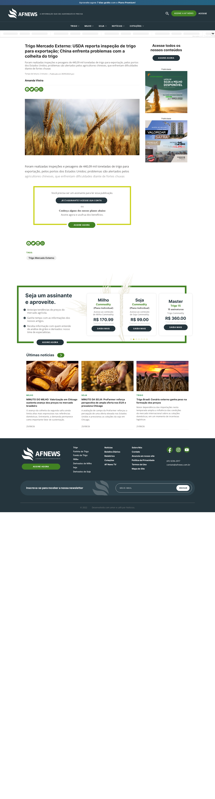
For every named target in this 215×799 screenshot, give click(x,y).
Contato (136, 451)
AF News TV (110, 464)
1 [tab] (131, 339)
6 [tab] (144, 339)
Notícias (117, 26)
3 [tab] (136, 339)
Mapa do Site (138, 468)
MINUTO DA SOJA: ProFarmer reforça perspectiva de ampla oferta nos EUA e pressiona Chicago (103, 402)
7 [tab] (147, 339)
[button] (27, 89)
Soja (101, 26)
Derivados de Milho (82, 463)
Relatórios (109, 456)
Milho (88, 26)
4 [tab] (139, 339)
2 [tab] (133, 339)
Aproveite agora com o (107, 2)
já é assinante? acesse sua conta (81, 200)
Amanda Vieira (34, 80)
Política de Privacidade (143, 460)
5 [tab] (141, 339)
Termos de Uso (139, 464)
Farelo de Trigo (80, 455)
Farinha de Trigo (81, 451)
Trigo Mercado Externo (41, 257)
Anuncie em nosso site (143, 456)
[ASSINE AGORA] (81, 219)
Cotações (109, 460)
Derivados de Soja (82, 471)
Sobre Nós (137, 447)
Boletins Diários (112, 451)
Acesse (202, 13)
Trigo (73, 26)
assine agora (82, 225)
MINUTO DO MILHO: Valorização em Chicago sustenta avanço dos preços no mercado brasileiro (51, 402)
